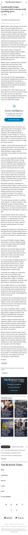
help (16, 524)
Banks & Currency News (17, 446)
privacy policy (20, 524)
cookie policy (13, 526)
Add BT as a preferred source (12, 20)
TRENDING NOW (6, 398)
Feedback (4, 373)
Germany (4, 363)
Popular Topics (5, 446)
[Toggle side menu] (2, 2)
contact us (11, 524)
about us (7, 524)
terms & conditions (6, 526)
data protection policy (21, 526)
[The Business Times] (12, 2)
